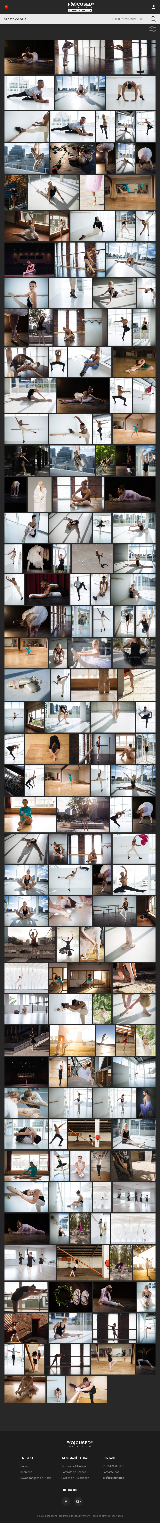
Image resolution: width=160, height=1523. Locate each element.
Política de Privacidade (75, 1478)
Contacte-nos (110, 1472)
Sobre (24, 1466)
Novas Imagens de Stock (35, 1478)
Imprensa (26, 1472)
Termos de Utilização (74, 1466)
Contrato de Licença (73, 1472)
